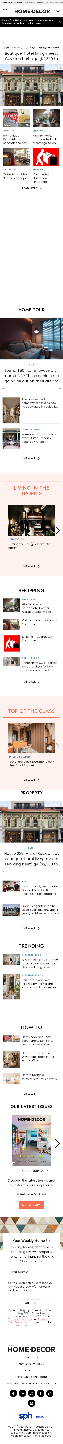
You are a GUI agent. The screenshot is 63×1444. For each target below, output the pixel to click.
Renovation (16, 539)
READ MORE (29, 188)
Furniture (29, 599)
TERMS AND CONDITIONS (31, 1377)
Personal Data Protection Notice (28, 1321)
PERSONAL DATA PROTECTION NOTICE (31, 1383)
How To (8, 130)
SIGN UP (31, 1303)
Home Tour (31, 310)
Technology (30, 658)
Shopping (39, 130)
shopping (31, 590)
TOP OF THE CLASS (31, 711)
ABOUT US (31, 1357)
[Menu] (5, 11)
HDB (31, 364)
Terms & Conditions (20, 1319)
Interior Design (19, 756)
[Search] (58, 11)
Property (31, 793)
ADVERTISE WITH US (31, 1364)
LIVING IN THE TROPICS (31, 490)
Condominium (31, 429)
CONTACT (31, 1370)
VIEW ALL (30, 458)
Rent (31, 847)
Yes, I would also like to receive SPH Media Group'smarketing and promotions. (30, 1286)
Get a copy (31, 1205)
